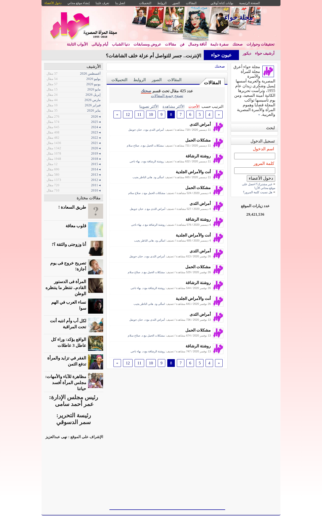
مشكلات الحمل (198, 140)
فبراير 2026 (74, 105)
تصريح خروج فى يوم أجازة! (68, 266)
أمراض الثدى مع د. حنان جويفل (146, 129)
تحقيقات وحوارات (260, 44)
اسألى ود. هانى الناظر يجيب (148, 177)
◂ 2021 (74, 143)
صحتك (237, 44)
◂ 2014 (74, 169)
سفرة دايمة (219, 44)
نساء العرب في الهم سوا (68, 305)
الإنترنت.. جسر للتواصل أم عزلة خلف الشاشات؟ (153, 55)
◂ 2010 (74, 190)
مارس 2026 (74, 100)
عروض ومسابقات (147, 44)
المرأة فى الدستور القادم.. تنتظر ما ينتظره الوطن (66, 287)
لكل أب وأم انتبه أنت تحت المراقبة (68, 323)
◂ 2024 (74, 127)
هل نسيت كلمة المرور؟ (257, 192)
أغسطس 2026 (74, 73)
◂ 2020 (74, 148)
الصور (157, 80)
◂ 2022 (74, 137)
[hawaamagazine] (218, 131)
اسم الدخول (263, 149)
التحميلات (119, 80)
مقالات (170, 44)
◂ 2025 (74, 122)
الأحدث (193, 106)
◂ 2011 (74, 185)
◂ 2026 (74, 116)
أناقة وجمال (197, 44)
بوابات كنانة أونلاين (222, 3)
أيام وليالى (100, 44)
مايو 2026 (74, 89)
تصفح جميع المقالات (167, 95)
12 (128, 114)
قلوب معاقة (76, 225)
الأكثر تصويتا (148, 106)
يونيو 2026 (74, 84)
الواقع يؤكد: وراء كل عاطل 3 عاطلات (68, 342)
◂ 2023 (74, 132)
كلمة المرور (264, 163)
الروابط (139, 80)
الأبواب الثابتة (77, 44)
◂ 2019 (74, 153)
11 (139, 114)
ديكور (247, 53)
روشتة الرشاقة (198, 156)
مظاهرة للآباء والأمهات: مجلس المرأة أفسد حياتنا (65, 382)
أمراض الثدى (200, 124)
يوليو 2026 (74, 79)
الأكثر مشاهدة (173, 106)
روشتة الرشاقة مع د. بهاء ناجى (147, 161)
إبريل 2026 (74, 95)
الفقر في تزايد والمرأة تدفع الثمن (66, 361)
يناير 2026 (74, 110)
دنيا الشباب (121, 44)
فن (182, 44)
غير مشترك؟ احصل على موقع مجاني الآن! (258, 186)
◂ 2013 (74, 174)
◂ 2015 (74, 164)
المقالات (212, 82)
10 (151, 114)
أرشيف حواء (264, 53)
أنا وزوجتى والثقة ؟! (69, 244)
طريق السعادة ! (72, 207)
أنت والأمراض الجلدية (193, 172)
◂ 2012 (74, 180)
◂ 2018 (74, 159)
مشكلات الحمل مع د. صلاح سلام (145, 145)
